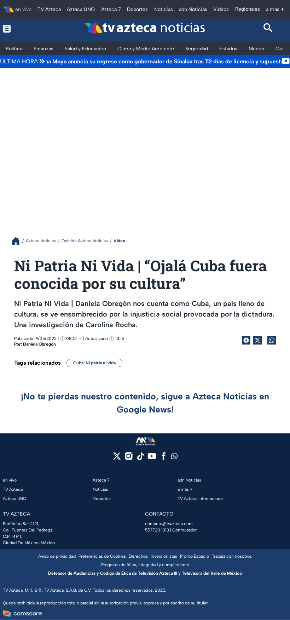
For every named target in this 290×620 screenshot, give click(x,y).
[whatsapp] (174, 457)
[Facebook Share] (246, 340)
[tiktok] (140, 458)
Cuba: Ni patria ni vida (94, 362)
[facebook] (163, 458)
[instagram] (128, 458)
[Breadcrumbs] (18, 241)
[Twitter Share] (257, 340)
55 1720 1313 (157, 530)
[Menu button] (22, 29)
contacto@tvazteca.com (169, 523)
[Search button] (268, 29)
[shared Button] (271, 340)
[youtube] (151, 458)
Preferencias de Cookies (102, 556)
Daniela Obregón (39, 344)
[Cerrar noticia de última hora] (286, 62)
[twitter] (116, 458)
